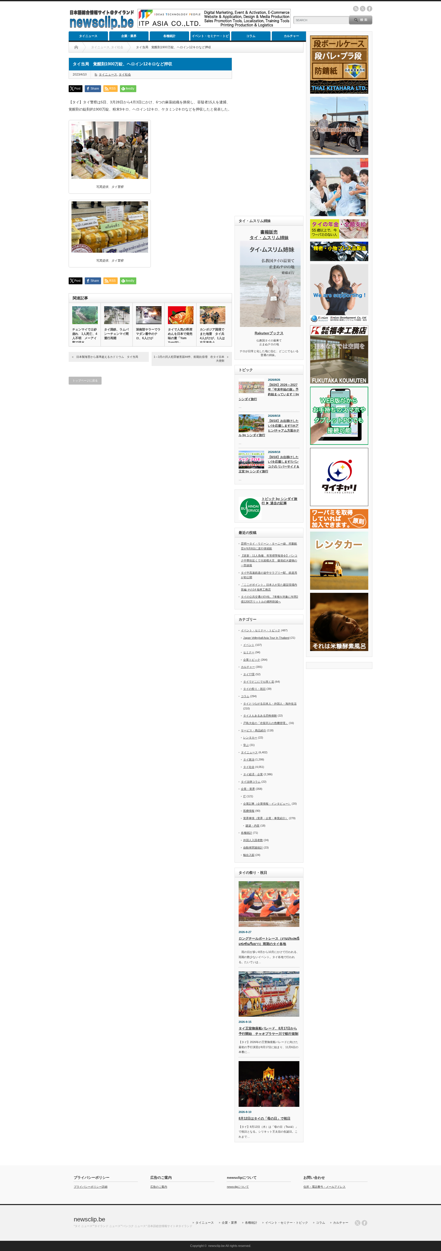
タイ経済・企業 (253, 774)
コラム (250, 36)
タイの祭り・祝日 (254, 688)
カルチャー (291, 36)
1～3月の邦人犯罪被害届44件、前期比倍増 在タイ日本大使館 (189, 358)
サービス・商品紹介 (253, 730)
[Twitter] (357, 1223)
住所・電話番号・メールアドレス (324, 1186)
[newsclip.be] (102, 28)
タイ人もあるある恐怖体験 (260, 715)
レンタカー (250, 737)
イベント (248, 644)
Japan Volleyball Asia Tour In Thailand (266, 637)
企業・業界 (129, 36)
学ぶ (246, 744)
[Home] (76, 47)
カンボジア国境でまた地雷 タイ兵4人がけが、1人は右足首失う (212, 336)
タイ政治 (248, 759)
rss (356, 8)
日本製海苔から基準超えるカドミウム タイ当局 (107, 356)
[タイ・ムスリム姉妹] (270, 325)
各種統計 (169, 36)
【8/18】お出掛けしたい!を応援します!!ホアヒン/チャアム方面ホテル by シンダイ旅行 (269, 428)
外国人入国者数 (253, 840)
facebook (369, 8)
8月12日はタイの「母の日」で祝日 (264, 1118)
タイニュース (88, 36)
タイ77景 (249, 674)
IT (244, 796)
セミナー (248, 652)
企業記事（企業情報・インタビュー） (267, 803)
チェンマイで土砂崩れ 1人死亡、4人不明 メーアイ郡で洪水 (84, 336)
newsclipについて (238, 1186)
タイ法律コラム (251, 781)
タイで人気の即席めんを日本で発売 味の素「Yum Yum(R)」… (180, 336)
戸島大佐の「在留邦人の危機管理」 (265, 723)
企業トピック (251, 659)
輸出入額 (248, 854)
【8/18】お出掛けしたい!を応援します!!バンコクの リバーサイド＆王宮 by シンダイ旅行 (269, 464)
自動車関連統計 (253, 847)
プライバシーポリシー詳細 (90, 1186)
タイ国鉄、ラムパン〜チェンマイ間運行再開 (116, 334)
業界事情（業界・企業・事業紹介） (265, 818)
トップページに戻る (85, 380)
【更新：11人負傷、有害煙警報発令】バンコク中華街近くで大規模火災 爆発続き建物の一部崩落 (269, 560)
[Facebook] (364, 1223)
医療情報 (248, 810)
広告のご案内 (158, 1186)
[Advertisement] (269, 134)
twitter (362, 8)
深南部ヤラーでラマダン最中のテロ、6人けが (148, 334)
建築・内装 (253, 825)
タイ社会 (125, 74)
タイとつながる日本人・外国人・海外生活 (270, 703)
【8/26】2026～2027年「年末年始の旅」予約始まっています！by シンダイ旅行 (269, 392)
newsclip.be (89, 1219)
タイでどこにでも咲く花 (258, 681)
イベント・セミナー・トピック (210, 37)
